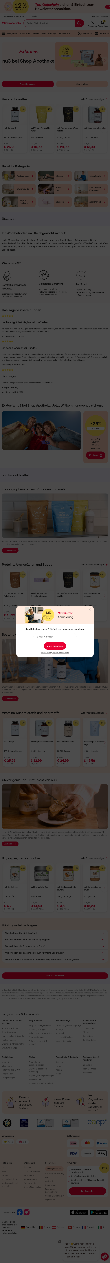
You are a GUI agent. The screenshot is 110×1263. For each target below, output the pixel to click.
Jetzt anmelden (55, 646)
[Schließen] (90, 609)
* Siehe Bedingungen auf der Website (55, 653)
